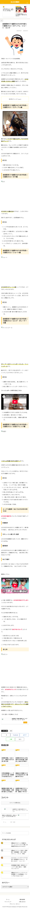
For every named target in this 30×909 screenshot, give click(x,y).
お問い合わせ (22, 901)
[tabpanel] (8, 11)
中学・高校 (5, 731)
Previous (1, 11)
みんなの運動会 (15, 2)
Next (29, 11)
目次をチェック (13, 99)
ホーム (7, 899)
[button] (19, 739)
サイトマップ (8, 901)
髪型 (11, 731)
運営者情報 (22, 899)
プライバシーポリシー (15, 904)
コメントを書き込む (15, 802)
